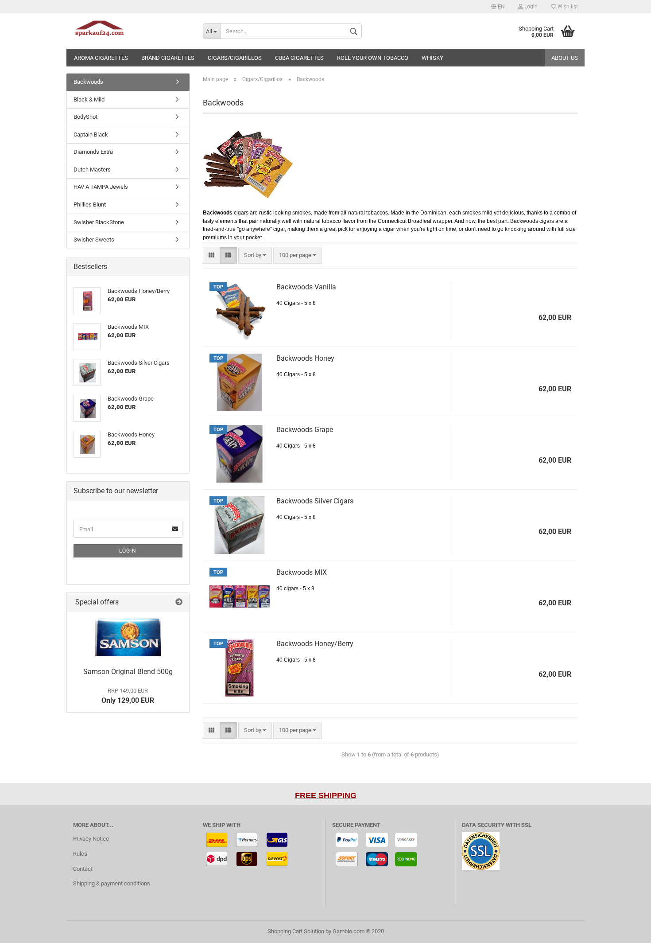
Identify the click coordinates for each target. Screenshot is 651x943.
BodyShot (85, 116)
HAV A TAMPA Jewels (101, 186)
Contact (83, 868)
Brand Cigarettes (167, 58)
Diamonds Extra (93, 151)
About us (564, 58)
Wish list (567, 7)
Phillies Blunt (90, 204)
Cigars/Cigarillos (235, 58)
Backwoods (88, 81)
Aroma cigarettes (101, 58)
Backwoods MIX (301, 572)
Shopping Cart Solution (295, 931)
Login (530, 7)
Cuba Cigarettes (299, 58)
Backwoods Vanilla (306, 287)
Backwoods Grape (304, 429)
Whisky (432, 58)
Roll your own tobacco (372, 58)
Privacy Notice (91, 838)
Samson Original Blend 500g (128, 671)
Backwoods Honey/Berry (314, 643)
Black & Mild (89, 99)
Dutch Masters (92, 169)
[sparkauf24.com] (131, 31)
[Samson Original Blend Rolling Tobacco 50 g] (128, 637)
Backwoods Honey (305, 358)
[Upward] (626, 929)
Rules (80, 853)
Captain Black (91, 134)
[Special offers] (178, 602)
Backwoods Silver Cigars (314, 501)
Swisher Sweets (94, 239)
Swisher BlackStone (99, 222)
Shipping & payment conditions (111, 883)
